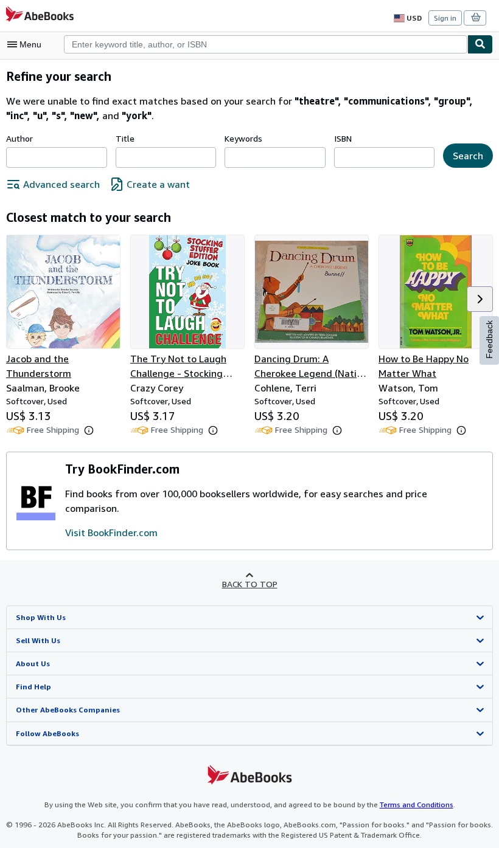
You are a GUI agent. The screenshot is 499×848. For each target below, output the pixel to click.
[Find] (480, 44)
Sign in (445, 17)
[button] (480, 299)
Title (125, 138)
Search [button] (468, 156)
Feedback (489, 339)
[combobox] (265, 44)
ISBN (343, 138)
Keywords (243, 138)
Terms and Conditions (416, 804)
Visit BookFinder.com (111, 532)
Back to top (249, 584)
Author (19, 138)
